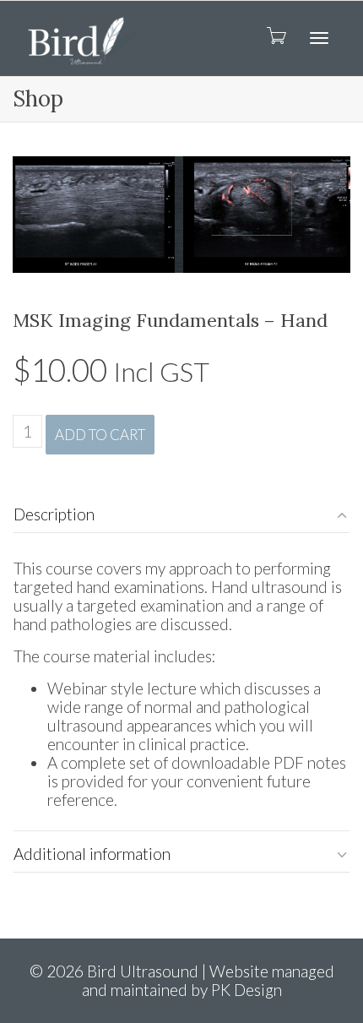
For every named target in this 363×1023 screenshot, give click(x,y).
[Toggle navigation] (319, 38)
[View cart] (275, 34)
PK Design (246, 989)
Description (54, 514)
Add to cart (100, 434)
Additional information (92, 853)
